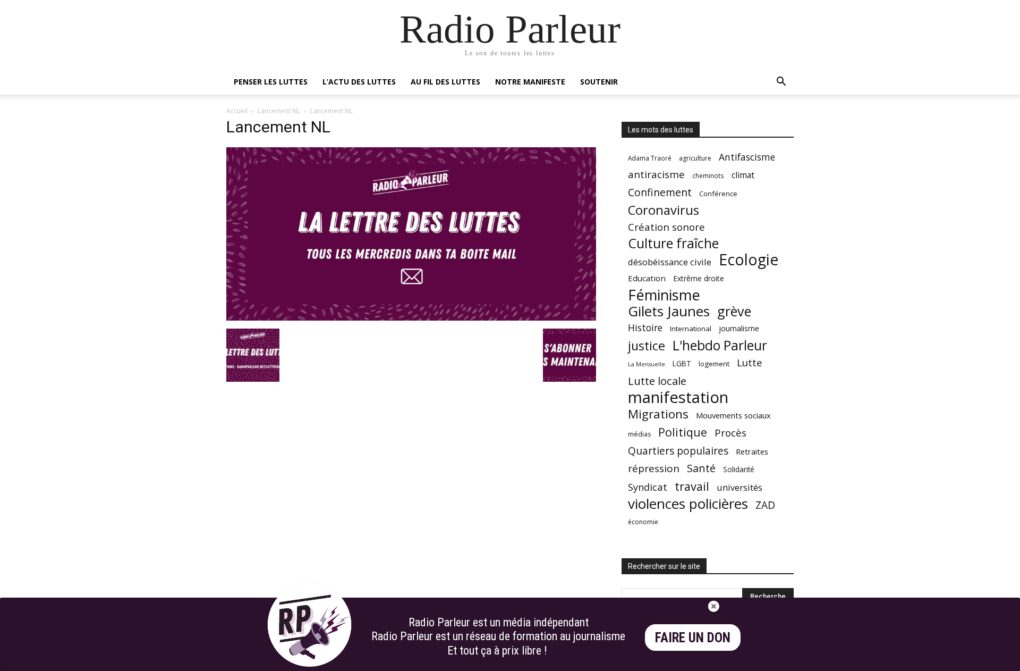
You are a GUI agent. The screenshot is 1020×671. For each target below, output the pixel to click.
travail (692, 486)
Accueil (237, 110)
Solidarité (738, 469)
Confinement (660, 192)
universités (739, 487)
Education (647, 278)
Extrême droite (698, 278)
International (690, 328)
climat (743, 175)
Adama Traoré (650, 158)
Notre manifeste (530, 82)
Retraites (752, 451)
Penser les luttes (271, 82)
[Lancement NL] (411, 317)
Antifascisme (747, 157)
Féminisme (664, 294)
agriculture (695, 158)
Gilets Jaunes (669, 311)
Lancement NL (279, 110)
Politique (682, 432)
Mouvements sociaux (733, 415)
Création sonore (666, 226)
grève (734, 311)
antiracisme (656, 174)
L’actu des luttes (359, 82)
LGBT (682, 363)
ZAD (765, 504)
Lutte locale (657, 381)
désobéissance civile (669, 261)
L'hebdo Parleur (720, 345)
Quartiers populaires (678, 450)
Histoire (645, 327)
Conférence (718, 193)
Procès (730, 432)
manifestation (678, 397)
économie (643, 521)
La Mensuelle (646, 364)
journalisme (739, 328)
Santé (701, 468)
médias (639, 434)
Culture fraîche (673, 243)
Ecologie (748, 259)
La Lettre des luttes (765, 661)
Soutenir (599, 82)
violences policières (688, 503)
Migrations (658, 414)
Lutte (749, 362)
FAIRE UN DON (692, 637)
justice (646, 345)
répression (653, 468)
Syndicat (647, 486)
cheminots (708, 175)
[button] (781, 83)
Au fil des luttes (445, 82)
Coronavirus (663, 210)
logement (714, 363)
